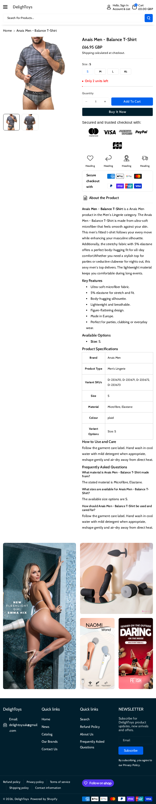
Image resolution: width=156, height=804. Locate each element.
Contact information (48, 788)
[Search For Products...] (149, 18)
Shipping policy (19, 788)
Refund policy (11, 782)
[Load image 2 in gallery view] (30, 122)
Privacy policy (35, 782)
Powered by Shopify (43, 799)
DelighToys (22, 799)
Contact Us (50, 749)
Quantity (87, 93)
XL (127, 72)
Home (7, 30)
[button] (7, 7)
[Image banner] (39, 616)
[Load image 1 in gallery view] (11, 122)
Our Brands (50, 741)
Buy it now (117, 112)
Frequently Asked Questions (92, 744)
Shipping (88, 53)
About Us (86, 734)
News (46, 727)
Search (85, 719)
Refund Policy (90, 727)
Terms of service (60, 782)
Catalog (47, 734)
